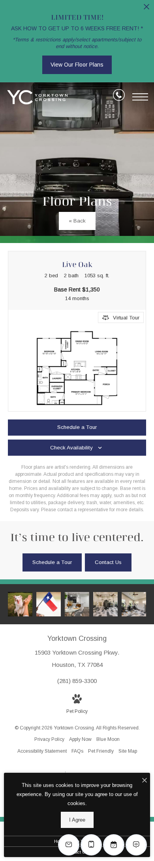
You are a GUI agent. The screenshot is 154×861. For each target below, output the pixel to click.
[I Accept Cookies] (144, 781)
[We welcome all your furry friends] (20, 604)
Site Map (127, 751)
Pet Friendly (101, 751)
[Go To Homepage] (37, 97)
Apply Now (80, 739)
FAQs (77, 751)
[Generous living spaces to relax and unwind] (77, 604)
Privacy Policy (49, 739)
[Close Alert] (146, 9)
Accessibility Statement (42, 751)
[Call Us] (119, 96)
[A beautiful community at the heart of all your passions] (48, 604)
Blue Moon (108, 739)
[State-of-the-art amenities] (105, 604)
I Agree (77, 820)
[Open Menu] (140, 96)
